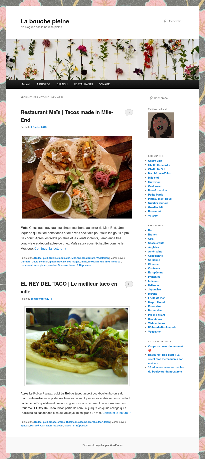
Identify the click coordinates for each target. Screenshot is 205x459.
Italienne (153, 285)
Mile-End (105, 261)
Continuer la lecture (50, 248)
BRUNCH (62, 84)
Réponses (84, 265)
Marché (152, 293)
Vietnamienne (156, 323)
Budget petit (41, 258)
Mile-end (76, 258)
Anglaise (153, 247)
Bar (150, 230)
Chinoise (153, 264)
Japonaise (154, 289)
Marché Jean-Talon (99, 422)
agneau (25, 425)
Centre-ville (155, 161)
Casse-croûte (57, 422)
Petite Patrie (155, 194)
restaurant (27, 265)
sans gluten (40, 265)
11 (129, 284)
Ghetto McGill (156, 169)
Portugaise (155, 310)
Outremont (154, 182)
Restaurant (88, 258)
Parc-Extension (157, 190)
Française (154, 276)
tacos (72, 265)
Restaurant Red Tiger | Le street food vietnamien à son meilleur (165, 359)
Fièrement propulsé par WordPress (102, 445)
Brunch (152, 234)
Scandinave (155, 319)
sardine (52, 265)
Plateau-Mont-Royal (160, 199)
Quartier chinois (158, 203)
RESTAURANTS (83, 84)
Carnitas (25, 261)
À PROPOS (43, 84)
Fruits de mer (156, 298)
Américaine (155, 251)
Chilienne (154, 260)
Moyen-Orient (156, 302)
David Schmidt (40, 261)
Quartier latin (156, 207)
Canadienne (155, 255)
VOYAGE (104, 84)
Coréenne (154, 268)
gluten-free (55, 261)
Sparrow (63, 265)
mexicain (93, 261)
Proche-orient (156, 315)
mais (84, 261)
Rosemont (154, 211)
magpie (76, 261)
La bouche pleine (45, 21)
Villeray (153, 216)
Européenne (155, 272)
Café (151, 238)
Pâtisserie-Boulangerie (162, 327)
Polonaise (154, 306)
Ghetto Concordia (159, 165)
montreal (116, 261)
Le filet (67, 261)
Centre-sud (155, 186)
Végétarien (102, 258)
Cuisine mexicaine (59, 258)
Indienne (153, 281)
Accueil (26, 84)
